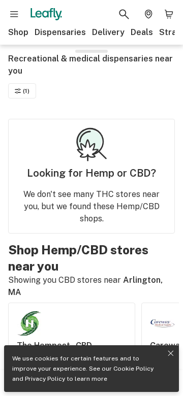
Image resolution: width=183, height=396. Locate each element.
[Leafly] (46, 14)
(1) (26, 90)
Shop (18, 32)
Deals (142, 32)
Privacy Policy (45, 378)
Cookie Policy (133, 368)
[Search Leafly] (124, 14)
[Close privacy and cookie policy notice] (171, 353)
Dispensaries (60, 32)
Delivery (108, 32)
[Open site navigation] (14, 14)
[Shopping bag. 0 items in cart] (169, 14)
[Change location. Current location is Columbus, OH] (148, 14)
